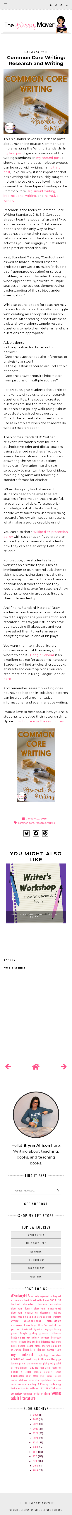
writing (51, 822)
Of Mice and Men (46, 1359)
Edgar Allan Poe (39, 1325)
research (41, 822)
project (23, 1367)
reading (36, 1251)
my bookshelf (36, 1243)
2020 (36, 1442)
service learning (43, 1371)
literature (16, 1350)
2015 (36, 1465)
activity (35, 1296)
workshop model (31, 1393)
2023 (36, 1428)
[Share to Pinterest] (45, 833)
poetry (51, 1363)
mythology (43, 1355)
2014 (36, 1470)
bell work (44, 1300)
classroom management (47, 1308)
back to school (32, 1300)
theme (35, 1388)
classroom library (21, 1308)
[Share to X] (26, 833)
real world (45, 1367)
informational (48, 1341)
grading (33, 1333)
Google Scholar (42, 655)
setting (58, 1371)
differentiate (54, 1321)
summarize (34, 1380)
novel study (31, 1359)
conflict (47, 1317)
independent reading (29, 1341)
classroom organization (24, 1312)
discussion (16, 1325)
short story (32, 1376)
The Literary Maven (31, 1502)
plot (45, 1363)
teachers (21, 1384)
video (58, 1388)
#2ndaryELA (36, 1234)
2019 (36, 1447)
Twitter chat (47, 1388)
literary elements (51, 1346)
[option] (36, 900)
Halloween (56, 1333)
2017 (35, 1456)
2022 (36, 1433)
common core (26, 822)
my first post (13, 153)
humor (14, 1341)
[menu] (5, 4)
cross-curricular (32, 1321)
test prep (15, 1388)
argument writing (41, 191)
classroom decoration (49, 1304)
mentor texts (54, 1350)
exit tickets (22, 1329)
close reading (18, 1317)
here (7, 679)
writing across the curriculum (41, 721)
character (28, 1304)
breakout (15, 1304)
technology (36, 1259)
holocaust (45, 1337)
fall (30, 1329)
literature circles (34, 1349)
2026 (36, 1414)
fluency (57, 1329)
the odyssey (26, 1388)
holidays (36, 1337)
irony (58, 1341)
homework (56, 1337)
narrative (56, 1355)
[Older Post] (63, 1066)
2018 (35, 1451)
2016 (35, 1460)
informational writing (20, 196)
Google (23, 1333)
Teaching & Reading (38, 1384)
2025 (36, 1419)
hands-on (16, 1337)
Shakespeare (18, 1376)
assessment (17, 1300)
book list (55, 1299)
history (26, 1337)
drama (26, 1325)
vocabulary (36, 1268)
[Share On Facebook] (36, 833)
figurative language (43, 1329)
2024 (36, 1423)
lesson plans (33, 1346)
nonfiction (17, 1359)
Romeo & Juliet (21, 1371)
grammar (44, 1333)
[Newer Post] (8, 1066)
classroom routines (50, 1312)
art (59, 1296)
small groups (47, 1375)
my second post (48, 158)
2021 (36, 1437)
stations (23, 1380)
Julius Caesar (18, 1346)
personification (35, 1363)
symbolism (46, 1380)
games (14, 1333)
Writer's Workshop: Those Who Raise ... (36, 915)
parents (23, 1363)
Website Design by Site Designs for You (36, 1509)
